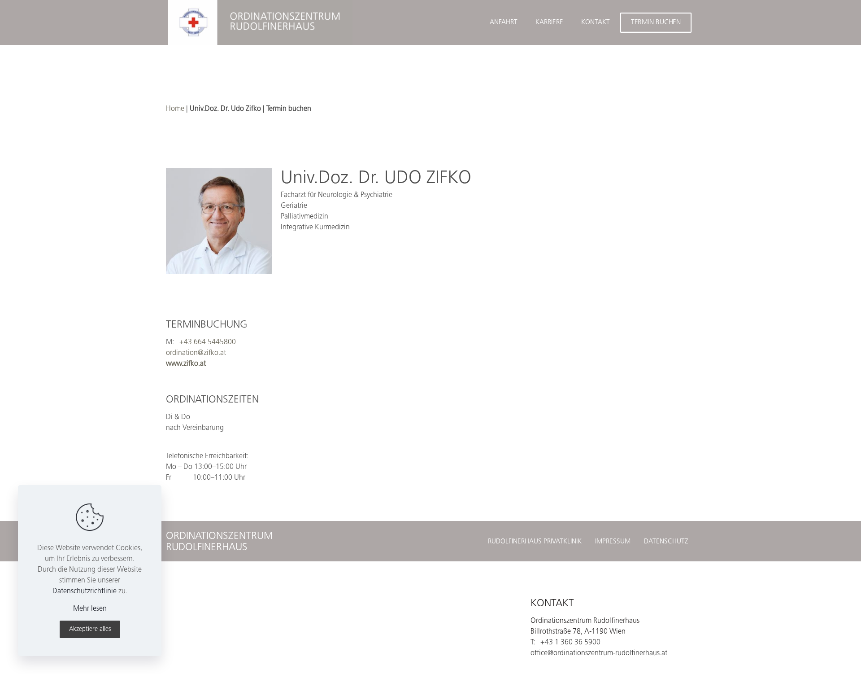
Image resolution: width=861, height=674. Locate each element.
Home (175, 108)
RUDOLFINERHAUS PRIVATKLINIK (535, 541)
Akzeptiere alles (90, 629)
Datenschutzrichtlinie (84, 590)
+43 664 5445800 (207, 341)
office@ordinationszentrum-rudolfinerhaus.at (599, 652)
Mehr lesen (90, 608)
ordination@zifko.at (196, 352)
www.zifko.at (186, 363)
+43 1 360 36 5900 (570, 642)
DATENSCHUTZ (666, 541)
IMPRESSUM (613, 541)
